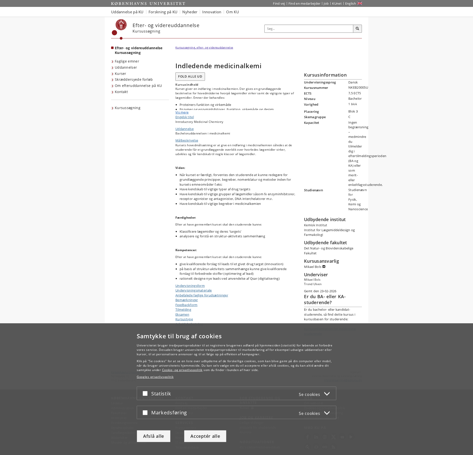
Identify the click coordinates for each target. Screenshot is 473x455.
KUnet (337, 3)
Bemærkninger (186, 300)
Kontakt (121, 91)
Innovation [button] (211, 11)
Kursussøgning (127, 107)
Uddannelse (184, 129)
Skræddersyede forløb (134, 79)
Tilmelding (183, 309)
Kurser (120, 73)
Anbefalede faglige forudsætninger (201, 295)
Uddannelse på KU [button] (127, 11)
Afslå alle (153, 436)
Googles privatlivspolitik (155, 377)
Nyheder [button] (189, 11)
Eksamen (182, 314)
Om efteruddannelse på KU (138, 85)
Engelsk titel (184, 117)
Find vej (279, 3)
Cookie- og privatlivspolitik (182, 370)
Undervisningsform (190, 285)
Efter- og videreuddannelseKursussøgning (139, 50)
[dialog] (236, 389)
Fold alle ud (190, 76)
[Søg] (357, 29)
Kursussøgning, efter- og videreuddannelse (204, 47)
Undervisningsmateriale (193, 290)
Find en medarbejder (304, 3)
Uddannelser (126, 67)
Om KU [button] (232, 11)
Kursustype (184, 319)
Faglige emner (127, 61)
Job (326, 3)
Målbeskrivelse (186, 140)
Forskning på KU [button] (163, 11)
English (350, 3)
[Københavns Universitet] (119, 29)
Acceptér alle (205, 436)
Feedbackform (186, 305)
